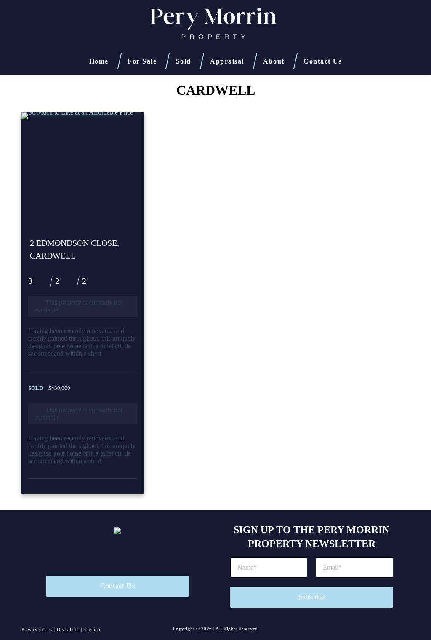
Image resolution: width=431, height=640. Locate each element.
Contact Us (322, 61)
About (274, 61)
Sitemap (92, 629)
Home (99, 61)
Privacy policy (37, 629)
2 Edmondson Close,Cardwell (74, 249)
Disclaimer (68, 629)
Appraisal (227, 61)
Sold (183, 61)
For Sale (142, 61)
